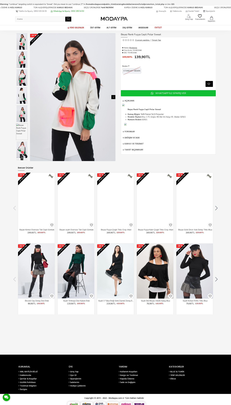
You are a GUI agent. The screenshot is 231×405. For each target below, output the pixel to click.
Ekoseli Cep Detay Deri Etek (37, 301)
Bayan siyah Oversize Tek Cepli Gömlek (76, 230)
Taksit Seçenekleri (134, 149)
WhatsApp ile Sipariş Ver (170, 93)
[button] (32, 97)
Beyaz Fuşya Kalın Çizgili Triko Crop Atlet (155, 230)
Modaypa (133, 47)
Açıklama (129, 100)
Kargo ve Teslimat (134, 143)
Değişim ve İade (132, 137)
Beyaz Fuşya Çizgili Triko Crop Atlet (116, 230)
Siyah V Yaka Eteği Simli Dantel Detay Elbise (116, 301)
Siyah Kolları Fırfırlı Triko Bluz (195, 301)
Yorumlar (130, 131)
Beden (125, 66)
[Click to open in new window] (209, 84)
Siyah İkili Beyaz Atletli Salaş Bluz (155, 301)
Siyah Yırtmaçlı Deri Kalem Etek (76, 301)
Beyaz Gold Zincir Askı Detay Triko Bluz (195, 230)
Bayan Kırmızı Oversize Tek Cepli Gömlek (37, 230)
